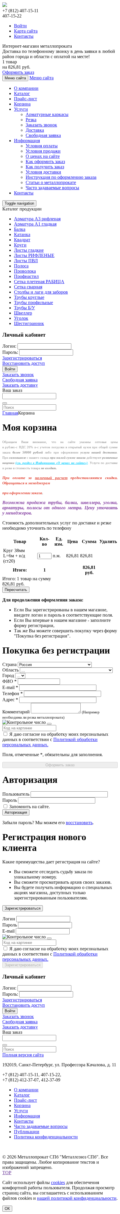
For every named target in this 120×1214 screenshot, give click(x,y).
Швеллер (23, 312)
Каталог (22, 93)
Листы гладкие (29, 250)
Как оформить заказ (45, 161)
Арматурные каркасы (47, 114)
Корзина (22, 103)
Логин (8, 918)
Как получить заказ (45, 166)
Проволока (25, 271)
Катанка (22, 234)
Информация (27, 140)
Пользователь (15, 794)
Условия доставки (43, 171)
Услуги (21, 109)
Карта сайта (26, 30)
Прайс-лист (25, 98)
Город (8, 675)
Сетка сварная (28, 286)
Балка (19, 229)
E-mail (8, 687)
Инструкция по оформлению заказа (61, 177)
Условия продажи (43, 151)
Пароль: (10, 352)
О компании (26, 88)
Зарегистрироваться (22, 358)
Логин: (9, 346)
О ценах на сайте (43, 156)
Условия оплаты (42, 145)
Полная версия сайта (23, 1054)
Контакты (23, 36)
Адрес (8, 699)
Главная (10, 412)
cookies (58, 1182)
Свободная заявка (43, 135)
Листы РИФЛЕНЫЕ (34, 255)
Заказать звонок (41, 124)
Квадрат (22, 239)
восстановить (79, 822)
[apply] (4, 403)
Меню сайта (41, 77)
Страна (9, 664)
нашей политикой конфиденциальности (77, 1198)
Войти (20, 25)
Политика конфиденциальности (46, 1136)
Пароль (9, 800)
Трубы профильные (33, 302)
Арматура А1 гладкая (35, 224)
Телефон (10, 693)
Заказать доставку (20, 385)
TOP (6, 1172)
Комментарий (16, 711)
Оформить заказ (18, 72)
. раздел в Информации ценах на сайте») (51, 463)
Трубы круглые (29, 297)
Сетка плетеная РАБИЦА (39, 281)
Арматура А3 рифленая (37, 218)
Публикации (26, 1131)
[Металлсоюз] (4, 5)
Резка (31, 119)
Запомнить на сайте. (29, 806)
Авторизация (16, 812)
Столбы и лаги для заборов (41, 292)
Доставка (35, 130)
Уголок (21, 318)
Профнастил (26, 276)
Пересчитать (16, 590)
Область (10, 669)
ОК (7, 1208)
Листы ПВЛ (26, 260)
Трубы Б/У (24, 307)
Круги (20, 244)
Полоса (21, 265)
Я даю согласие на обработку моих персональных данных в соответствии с (55, 739)
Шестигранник (29, 323)
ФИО (7, 681)
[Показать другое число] (49, 724)
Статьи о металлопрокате (51, 182)
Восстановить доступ (23, 363)
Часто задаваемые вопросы (52, 187)
